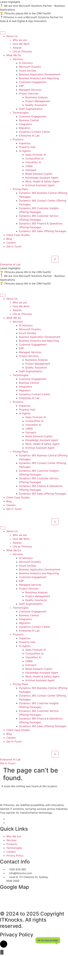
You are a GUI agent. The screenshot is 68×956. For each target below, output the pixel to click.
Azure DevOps (27, 70)
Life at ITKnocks (22, 51)
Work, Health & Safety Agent (42, 181)
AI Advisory (26, 63)
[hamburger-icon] (2, 32)
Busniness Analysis (36, 97)
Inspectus (24, 143)
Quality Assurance (36, 105)
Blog (9, 238)
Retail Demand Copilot (38, 173)
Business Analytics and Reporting (39, 78)
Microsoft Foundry (30, 66)
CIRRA (29, 166)
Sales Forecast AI (35, 154)
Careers (11, 242)
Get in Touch (7, 763)
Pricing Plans (20, 189)
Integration (25, 124)
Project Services (28, 93)
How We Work (21, 43)
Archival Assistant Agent (40, 185)
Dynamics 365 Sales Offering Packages (42, 231)
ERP (21, 85)
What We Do (13, 55)
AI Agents (25, 150)
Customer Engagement (32, 82)
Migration (24, 127)
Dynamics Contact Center (34, 131)
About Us (12, 36)
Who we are (20, 40)
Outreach (30, 170)
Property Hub (27, 147)
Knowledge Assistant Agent (41, 177)
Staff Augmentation (30, 108)
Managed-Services (30, 89)
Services (18, 59)
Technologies (20, 112)
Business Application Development (39, 74)
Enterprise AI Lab (29, 135)
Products (18, 139)
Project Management (37, 101)
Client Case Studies (18, 235)
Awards (17, 47)
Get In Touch (14, 246)
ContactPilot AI (34, 158)
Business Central (29, 120)
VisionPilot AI (33, 162)
